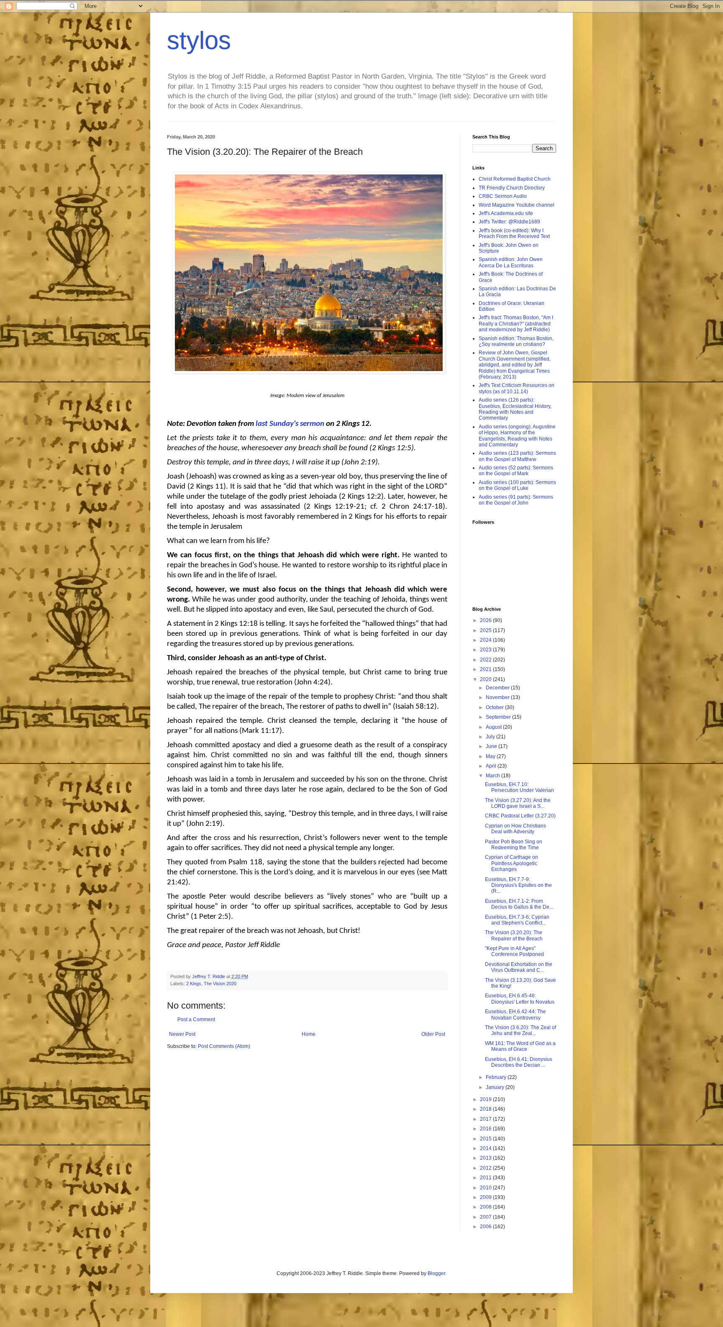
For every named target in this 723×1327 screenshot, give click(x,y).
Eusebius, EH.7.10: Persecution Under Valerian (519, 787)
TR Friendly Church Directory (512, 188)
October (495, 707)
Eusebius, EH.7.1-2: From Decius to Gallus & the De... (519, 904)
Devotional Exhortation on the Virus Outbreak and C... (518, 967)
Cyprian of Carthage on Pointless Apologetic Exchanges (511, 863)
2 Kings (193, 983)
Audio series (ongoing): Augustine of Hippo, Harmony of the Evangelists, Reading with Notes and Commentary (517, 436)
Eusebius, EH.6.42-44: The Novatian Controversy (515, 1014)
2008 (486, 1207)
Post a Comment (196, 1019)
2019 (486, 1099)
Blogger (436, 1273)
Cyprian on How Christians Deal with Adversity (515, 829)
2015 (486, 1139)
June (492, 746)
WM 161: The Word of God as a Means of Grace (520, 1046)
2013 (486, 1158)
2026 (486, 620)
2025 (486, 630)
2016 (486, 1129)
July (491, 737)
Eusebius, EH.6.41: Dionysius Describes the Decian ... (518, 1062)
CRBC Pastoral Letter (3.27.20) (520, 816)
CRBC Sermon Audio (503, 196)
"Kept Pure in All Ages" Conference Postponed (514, 951)
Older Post (433, 1034)
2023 (486, 650)
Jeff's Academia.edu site (506, 213)
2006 (486, 1227)
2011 (486, 1178)
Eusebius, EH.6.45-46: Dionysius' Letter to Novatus (519, 998)
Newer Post (182, 1034)
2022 (486, 660)
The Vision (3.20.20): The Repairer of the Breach (514, 935)
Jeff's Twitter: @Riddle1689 (509, 222)
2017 (486, 1119)
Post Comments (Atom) (224, 1046)
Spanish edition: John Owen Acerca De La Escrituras (511, 262)
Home (308, 1034)
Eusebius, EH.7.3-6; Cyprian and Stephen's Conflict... (517, 920)
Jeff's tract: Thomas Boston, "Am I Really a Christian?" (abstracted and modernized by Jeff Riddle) (516, 324)
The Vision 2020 (220, 983)
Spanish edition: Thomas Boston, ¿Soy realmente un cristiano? (516, 341)
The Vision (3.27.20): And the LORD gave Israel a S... (518, 803)
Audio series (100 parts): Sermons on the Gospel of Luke (517, 485)
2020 (486, 679)
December (498, 688)
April (491, 766)
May (491, 756)
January (495, 1087)
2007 (486, 1217)
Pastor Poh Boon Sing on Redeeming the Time (513, 845)
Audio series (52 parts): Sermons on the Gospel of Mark (516, 470)
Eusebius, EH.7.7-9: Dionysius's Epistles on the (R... (518, 885)
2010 (486, 1188)
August (494, 727)
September (499, 717)
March (493, 776)
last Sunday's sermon (290, 424)
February (497, 1077)
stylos (199, 40)
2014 (486, 1148)
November (498, 697)
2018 (486, 1109)
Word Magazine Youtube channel (516, 205)
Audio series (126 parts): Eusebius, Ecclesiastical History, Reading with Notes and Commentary (515, 409)
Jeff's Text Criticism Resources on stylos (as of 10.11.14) (516, 388)
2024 (486, 640)
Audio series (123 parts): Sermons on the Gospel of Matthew (517, 456)
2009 (486, 1197)
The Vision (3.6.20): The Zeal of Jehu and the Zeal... (520, 1030)
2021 (486, 669)
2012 (486, 1168)
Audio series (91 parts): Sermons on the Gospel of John (516, 500)
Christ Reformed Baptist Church (515, 179)
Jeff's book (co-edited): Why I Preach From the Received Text (514, 233)
